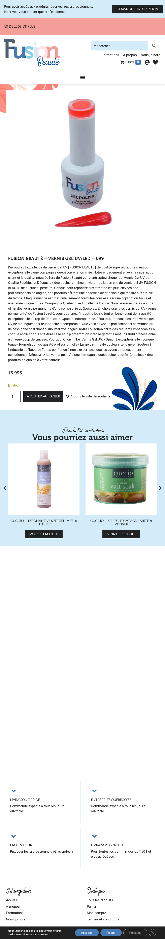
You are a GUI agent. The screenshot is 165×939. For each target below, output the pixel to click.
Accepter (87, 932)
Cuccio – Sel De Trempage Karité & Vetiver (121, 522)
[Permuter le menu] (82, 77)
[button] (87, 396)
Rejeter (111, 932)
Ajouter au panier (43, 396)
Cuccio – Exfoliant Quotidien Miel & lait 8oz (43, 522)
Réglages (135, 932)
